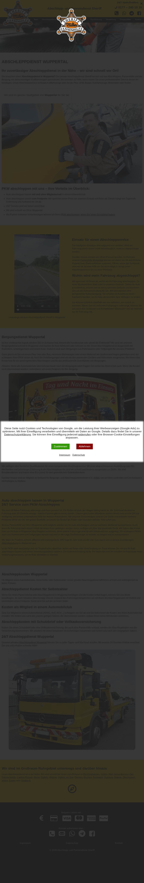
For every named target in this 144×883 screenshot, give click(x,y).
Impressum (64, 455)
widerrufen (84, 434)
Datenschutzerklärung (17, 434)
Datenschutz (78, 455)
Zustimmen (60, 446)
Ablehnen (84, 446)
